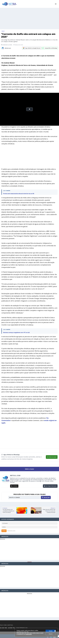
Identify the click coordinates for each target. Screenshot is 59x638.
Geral (3, 31)
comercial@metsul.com (21, 628)
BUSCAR (47, 497)
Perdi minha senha (11, 530)
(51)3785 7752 (11, 628)
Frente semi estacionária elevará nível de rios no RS (18, 193)
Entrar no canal (52, 457)
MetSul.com (8, 48)
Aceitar (50, 631)
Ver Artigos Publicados (51, 486)
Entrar (4, 530)
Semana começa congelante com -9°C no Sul (16, 332)
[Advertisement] (29, 19)
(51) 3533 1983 (3, 628)
